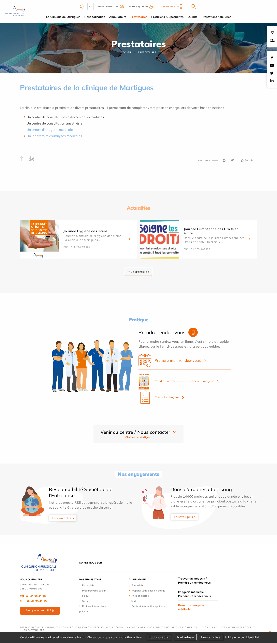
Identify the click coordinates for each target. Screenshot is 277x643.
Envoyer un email (37, 610)
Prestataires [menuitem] (138, 17)
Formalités (88, 585)
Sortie (85, 600)
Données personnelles (181, 627)
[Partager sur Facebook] (224, 160)
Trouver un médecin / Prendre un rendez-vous (194, 580)
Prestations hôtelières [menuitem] (216, 17)
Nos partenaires (33, 630)
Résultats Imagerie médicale (191, 607)
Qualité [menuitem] (193, 17)
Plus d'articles (138, 272)
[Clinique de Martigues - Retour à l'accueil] (39, 562)
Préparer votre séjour (94, 590)
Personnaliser (211, 637)
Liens (203, 627)
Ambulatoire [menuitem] (117, 17)
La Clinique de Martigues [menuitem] (63, 17)
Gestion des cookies (242, 627)
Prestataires (147, 52)
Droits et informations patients (148, 606)
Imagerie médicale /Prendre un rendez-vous (194, 594)
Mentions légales (151, 627)
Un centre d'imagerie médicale (50, 130)
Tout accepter (159, 637)
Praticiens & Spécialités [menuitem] (167, 17)
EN (90, 6)
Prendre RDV (171, 6)
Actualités (138, 208)
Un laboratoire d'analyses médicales (54, 136)
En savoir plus (61, 518)
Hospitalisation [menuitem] (94, 17)
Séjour (85, 595)
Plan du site (217, 627)
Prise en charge (140, 595)
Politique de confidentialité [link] (242, 637)
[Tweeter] (232, 160)
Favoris (249, 160)
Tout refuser (185, 637)
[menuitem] (94, 585)
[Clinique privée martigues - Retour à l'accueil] (14, 11)
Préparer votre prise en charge (148, 590)
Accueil (126, 52)
